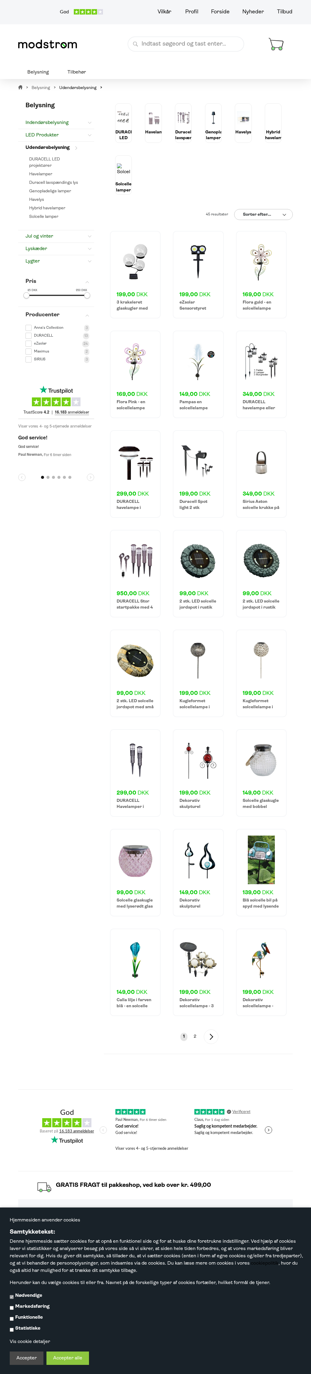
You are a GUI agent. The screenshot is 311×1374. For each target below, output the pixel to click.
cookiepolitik (265, 1263)
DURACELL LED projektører (44, 162)
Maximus (41, 351)
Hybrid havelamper (47, 208)
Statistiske (27, 1328)
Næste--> (211, 1036)
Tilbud (284, 12)
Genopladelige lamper (50, 191)
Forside (220, 12)
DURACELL (43, 336)
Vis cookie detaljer (30, 1341)
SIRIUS (40, 359)
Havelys (36, 200)
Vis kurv (269, 31)
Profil (191, 12)
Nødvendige (28, 1295)
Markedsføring (32, 1306)
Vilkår (164, 12)
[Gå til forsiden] (50, 44)
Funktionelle (29, 1317)
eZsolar (40, 343)
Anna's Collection (48, 328)
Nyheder (253, 12)
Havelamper (40, 174)
